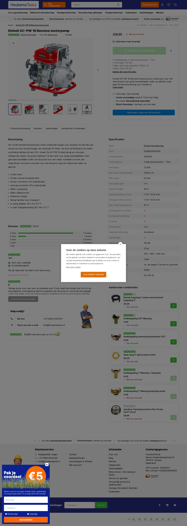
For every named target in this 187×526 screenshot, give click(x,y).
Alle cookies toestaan (93, 274)
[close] (120, 244)
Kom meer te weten (73, 267)
